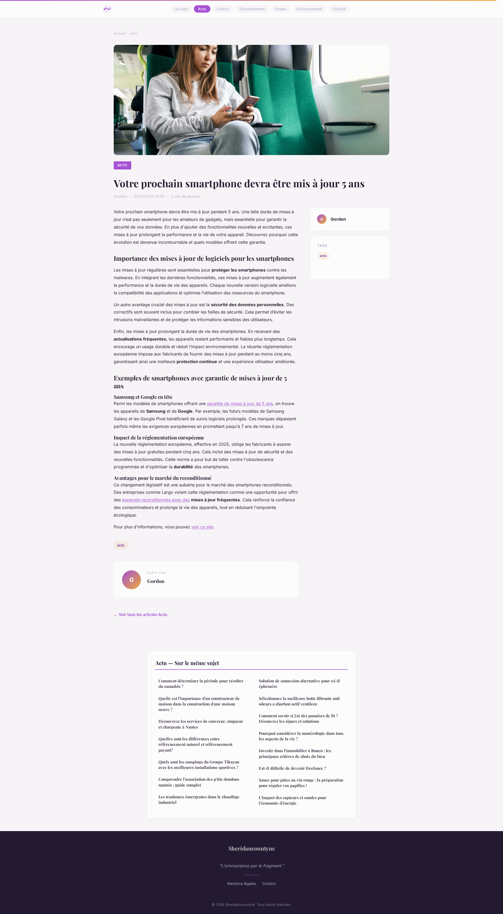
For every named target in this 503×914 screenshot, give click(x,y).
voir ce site (202, 526)
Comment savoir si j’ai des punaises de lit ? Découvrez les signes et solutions (298, 718)
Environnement (309, 9)
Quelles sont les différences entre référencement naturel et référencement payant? (195, 744)
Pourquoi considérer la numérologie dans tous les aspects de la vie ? (301, 736)
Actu (202, 9)
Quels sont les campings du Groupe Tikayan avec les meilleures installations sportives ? (198, 764)
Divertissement (252, 9)
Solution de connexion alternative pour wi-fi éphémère (299, 683)
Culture (223, 9)
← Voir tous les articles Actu (140, 614)
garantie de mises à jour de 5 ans (240, 403)
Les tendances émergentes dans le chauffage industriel (198, 799)
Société (339, 9)
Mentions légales (241, 883)
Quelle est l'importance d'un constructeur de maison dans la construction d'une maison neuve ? (199, 704)
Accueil (181, 9)
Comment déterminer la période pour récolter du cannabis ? (200, 683)
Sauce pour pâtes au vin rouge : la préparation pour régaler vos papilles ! (301, 782)
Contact (269, 883)
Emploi (280, 9)
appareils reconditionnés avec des (156, 499)
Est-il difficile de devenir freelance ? (292, 768)
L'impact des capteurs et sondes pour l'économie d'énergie (292, 800)
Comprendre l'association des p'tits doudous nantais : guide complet (198, 782)
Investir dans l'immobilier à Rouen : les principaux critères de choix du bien (295, 753)
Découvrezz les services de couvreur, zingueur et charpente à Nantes (200, 724)
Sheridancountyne (251, 848)
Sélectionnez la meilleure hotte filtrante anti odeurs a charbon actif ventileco (299, 701)
